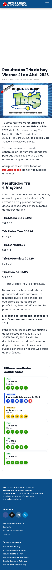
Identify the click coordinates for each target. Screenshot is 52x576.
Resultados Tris (11, 170)
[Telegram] (25, 515)
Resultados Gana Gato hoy (15, 561)
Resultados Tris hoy (11, 546)
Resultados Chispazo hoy (14, 550)
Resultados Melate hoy (13, 554)
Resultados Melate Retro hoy (16, 557)
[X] (12, 515)
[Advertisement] (26, 39)
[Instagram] (18, 515)
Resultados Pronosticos (13, 523)
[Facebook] (5, 515)
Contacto (7, 527)
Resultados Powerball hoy (14, 564)
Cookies (6, 534)
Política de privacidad (13, 530)
